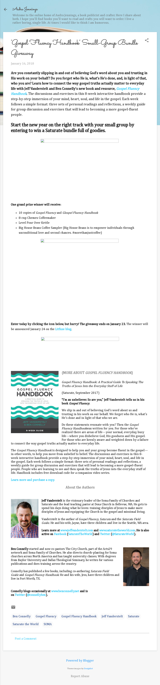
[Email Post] (13, 608)
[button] (146, 41)
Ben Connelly (22, 616)
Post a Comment (25, 638)
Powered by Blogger (80, 660)
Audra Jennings (24, 9)
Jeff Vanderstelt (112, 616)
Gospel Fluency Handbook (79, 616)
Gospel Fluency (46, 616)
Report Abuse (80, 676)
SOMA (48, 624)
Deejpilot (88, 668)
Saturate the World (26, 624)
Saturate (133, 616)
